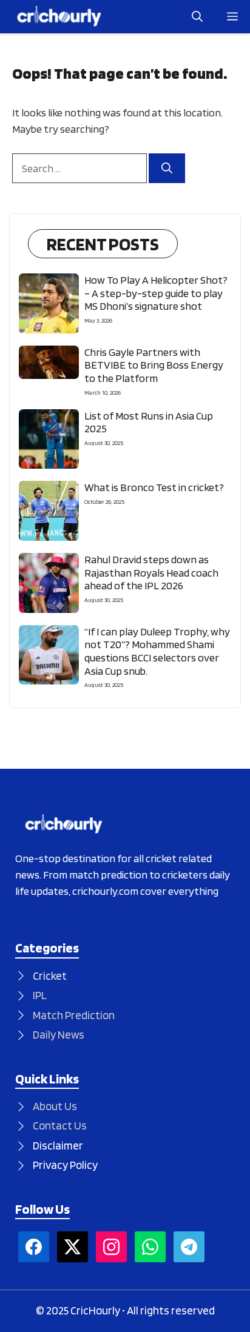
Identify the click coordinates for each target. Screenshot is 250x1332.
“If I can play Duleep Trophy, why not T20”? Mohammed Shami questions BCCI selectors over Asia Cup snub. (157, 651)
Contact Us (60, 1126)
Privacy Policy (65, 1165)
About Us (55, 1106)
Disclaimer (58, 1146)
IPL (40, 995)
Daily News (58, 1035)
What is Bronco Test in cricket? (154, 487)
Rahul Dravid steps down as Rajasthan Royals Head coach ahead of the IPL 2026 (151, 572)
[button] (197, 16)
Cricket (50, 976)
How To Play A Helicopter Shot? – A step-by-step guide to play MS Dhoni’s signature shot (156, 292)
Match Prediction (74, 1015)
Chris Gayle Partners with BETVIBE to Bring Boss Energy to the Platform (153, 365)
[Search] (167, 168)
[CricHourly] (59, 16)
